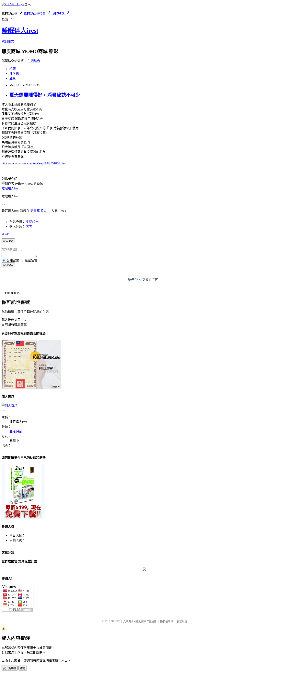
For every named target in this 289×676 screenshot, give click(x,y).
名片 (12, 78)
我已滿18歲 (9, 668)
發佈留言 (8, 265)
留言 (43, 210)
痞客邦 (35, 210)
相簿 (12, 68)
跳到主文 (8, 41)
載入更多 (8, 241)
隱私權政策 (166, 621)
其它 (29, 226)
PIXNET (115, 621)
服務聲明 (182, 621)
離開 (22, 668)
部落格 (14, 73)
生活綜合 (34, 61)
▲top (5, 233)
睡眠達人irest (20, 30)
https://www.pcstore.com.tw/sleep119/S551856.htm (33, 163)
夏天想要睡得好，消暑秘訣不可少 (44, 94)
